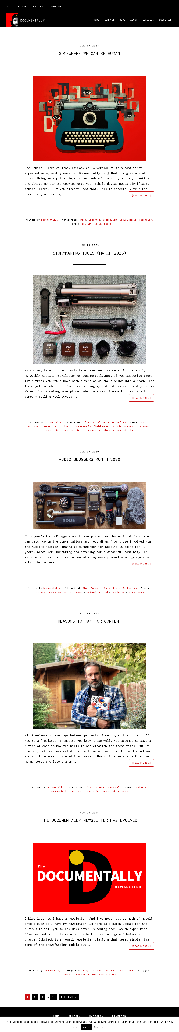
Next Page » (69, 998)
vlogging (109, 430)
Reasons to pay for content (89, 621)
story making (92, 430)
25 (54, 997)
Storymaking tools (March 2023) (89, 252)
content (68, 974)
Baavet (46, 426)
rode (66, 430)
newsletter (93, 791)
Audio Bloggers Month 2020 (89, 459)
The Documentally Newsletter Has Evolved (89, 820)
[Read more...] (143, 196)
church (67, 426)
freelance (77, 791)
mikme (67, 592)
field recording (104, 426)
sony (141, 592)
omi (94, 974)
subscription (111, 791)
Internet (94, 219)
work (125, 791)
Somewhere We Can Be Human (89, 53)
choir (56, 426)
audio (144, 422)
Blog (83, 219)
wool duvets (125, 430)
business (140, 787)
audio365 (33, 426)
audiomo (40, 592)
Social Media (128, 219)
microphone (55, 592)
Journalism (110, 219)
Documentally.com (37, 20)
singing (76, 430)
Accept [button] (86, 1027)
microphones (125, 426)
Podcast (96, 588)
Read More (100, 1027)
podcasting (53, 430)
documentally (82, 426)
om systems (143, 426)
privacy (87, 223)
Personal (114, 787)
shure (132, 592)
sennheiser (119, 592)
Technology (146, 219)
